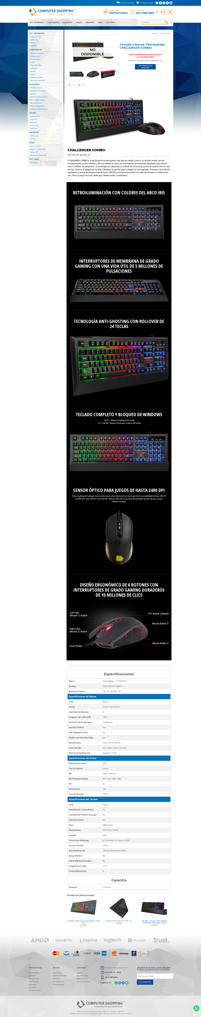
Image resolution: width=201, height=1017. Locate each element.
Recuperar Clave (82, 975)
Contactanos (118, 13)
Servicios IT (56, 978)
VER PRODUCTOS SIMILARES (145, 67)
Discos (32, 62)
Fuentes (33, 71)
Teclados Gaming (164, 33)
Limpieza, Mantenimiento (39, 109)
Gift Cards (111, 22)
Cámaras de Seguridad (38, 155)
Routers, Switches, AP (37, 149)
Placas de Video (36, 65)
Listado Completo (35, 990)
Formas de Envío (127, 3)
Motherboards (35, 56)
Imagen (79, 22)
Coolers (33, 74)
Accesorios (67, 22)
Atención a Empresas (60, 975)
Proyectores (34, 125)
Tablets (32, 43)
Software (33, 46)
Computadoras (35, 37)
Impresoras (34, 136)
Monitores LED (35, 116)
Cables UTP (34, 152)
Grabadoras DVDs (36, 77)
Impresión (90, 22)
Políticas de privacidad (124, 1014)
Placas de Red (35, 146)
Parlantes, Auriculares (38, 91)
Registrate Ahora (82, 978)
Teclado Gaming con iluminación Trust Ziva (83, 922)
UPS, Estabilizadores (37, 100)
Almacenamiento (36, 103)
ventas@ (116, 968)
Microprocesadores (37, 53)
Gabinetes (34, 68)
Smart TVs (33, 119)
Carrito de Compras (83, 981)
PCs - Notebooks (37, 22)
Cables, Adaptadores (37, 106)
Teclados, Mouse (36, 88)
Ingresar (79, 973)
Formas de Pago (146, 3)
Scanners (33, 128)
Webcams (33, 122)
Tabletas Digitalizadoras (38, 97)
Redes (100, 22)
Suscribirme (145, 982)
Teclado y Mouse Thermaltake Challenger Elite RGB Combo (154, 922)
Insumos (33, 139)
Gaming (33, 94)
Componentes (53, 22)
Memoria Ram (35, 59)
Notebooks (34, 40)
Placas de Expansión (37, 80)
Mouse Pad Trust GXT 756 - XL (119, 921)
